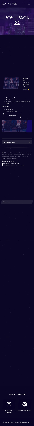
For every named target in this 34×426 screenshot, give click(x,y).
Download (12, 116)
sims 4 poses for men (8, 156)
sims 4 (26, 152)
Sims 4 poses (27, 154)
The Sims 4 (18, 156)
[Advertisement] (17, 59)
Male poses (13, 152)
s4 (17, 152)
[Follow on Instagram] (9, 404)
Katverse (6, 152)
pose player (10, 109)
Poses (22, 165)
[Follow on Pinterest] (24, 404)
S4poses (21, 152)
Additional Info (9, 142)
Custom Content (15, 165)
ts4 (23, 156)
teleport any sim (11, 111)
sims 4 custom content (16, 154)
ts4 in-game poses (11, 158)
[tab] (17, 142)
